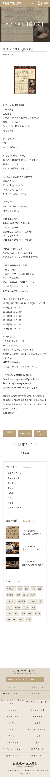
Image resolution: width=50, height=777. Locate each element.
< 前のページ (9, 433)
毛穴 (33, 607)
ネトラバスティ (14, 507)
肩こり (37, 613)
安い (16, 613)
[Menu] (45, 3)
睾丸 (21, 619)
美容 (26, 589)
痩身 (40, 589)
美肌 (30, 613)
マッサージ (12, 502)
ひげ (8, 619)
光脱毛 (10, 492)
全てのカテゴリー (15, 473)
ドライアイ (11, 601)
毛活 (20, 589)
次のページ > (40, 433)
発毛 (33, 589)
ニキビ (9, 613)
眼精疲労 (21, 601)
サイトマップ (37, 755)
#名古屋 (25, 452)
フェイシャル (13, 478)
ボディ (10, 487)
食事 (18, 595)
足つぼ (28, 619)
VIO (14, 619)
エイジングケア (29, 595)
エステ (25, 607)
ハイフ (10, 497)
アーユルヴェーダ (34, 601)
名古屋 (17, 607)
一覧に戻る (25, 433)
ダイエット (12, 483)
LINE (31, 3)
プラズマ (10, 595)
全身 (23, 613)
